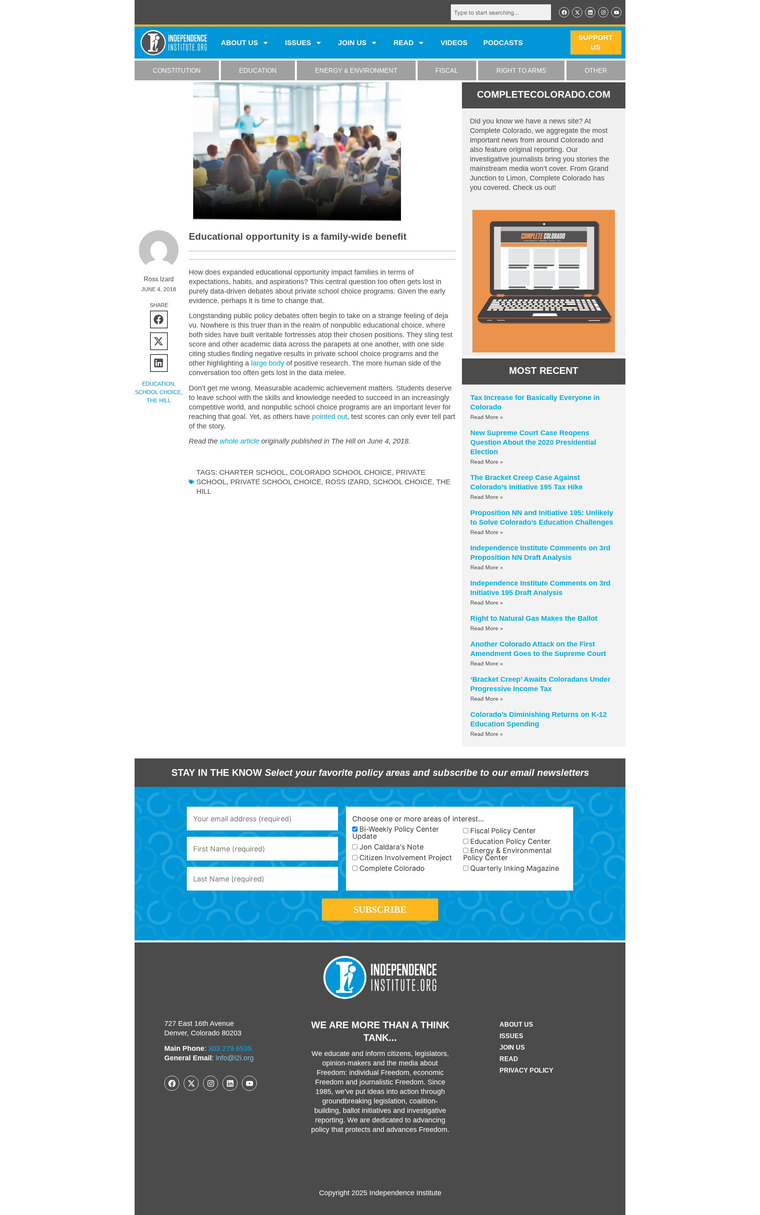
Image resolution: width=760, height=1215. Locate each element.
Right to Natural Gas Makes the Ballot (533, 618)
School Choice (158, 392)
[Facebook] (564, 12)
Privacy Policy (526, 1070)
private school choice (275, 482)
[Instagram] (603, 12)
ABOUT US (239, 43)
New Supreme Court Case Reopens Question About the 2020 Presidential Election (533, 442)
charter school (252, 472)
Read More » (486, 417)
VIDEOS (454, 43)
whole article (239, 441)
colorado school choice (341, 472)
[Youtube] (616, 12)
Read (509, 1059)
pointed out (329, 417)
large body (267, 363)
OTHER (596, 70)
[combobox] (501, 12)
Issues (298, 43)
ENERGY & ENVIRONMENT (356, 70)
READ (403, 43)
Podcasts (503, 43)
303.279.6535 (230, 1048)
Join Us (512, 1047)
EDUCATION (258, 70)
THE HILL (158, 400)
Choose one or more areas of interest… (418, 819)
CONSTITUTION (177, 70)
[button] (159, 319)
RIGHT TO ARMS (521, 70)
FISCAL (446, 70)
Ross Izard (347, 482)
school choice (402, 482)
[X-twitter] (577, 12)
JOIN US (352, 43)
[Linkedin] (590, 12)
